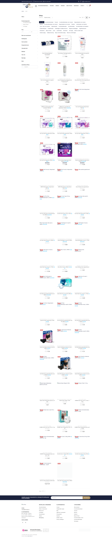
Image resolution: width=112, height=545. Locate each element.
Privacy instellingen (60, 519)
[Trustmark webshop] (35, 530)
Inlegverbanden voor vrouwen (80, 22)
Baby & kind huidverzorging (60, 32)
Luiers (54, 30)
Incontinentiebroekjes (63, 26)
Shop (36, 5)
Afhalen (40, 515)
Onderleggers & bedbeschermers (61, 28)
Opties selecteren (65, 49)
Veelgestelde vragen (60, 508)
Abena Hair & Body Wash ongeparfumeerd (82, 80)
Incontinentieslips (71, 26)
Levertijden (41, 512)
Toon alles (42, 22)
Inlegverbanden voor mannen (64, 24)
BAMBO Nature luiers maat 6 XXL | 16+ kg (47, 427)
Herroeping (41, 517)
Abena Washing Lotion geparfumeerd (82, 186)
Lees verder (48, 236)
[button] (87, 5)
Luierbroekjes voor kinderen (81, 24)
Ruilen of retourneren (43, 508)
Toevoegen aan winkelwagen (48, 49)
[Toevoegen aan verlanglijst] (53, 37)
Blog (57, 510)
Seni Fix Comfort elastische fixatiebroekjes (47, 480)
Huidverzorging (43, 32)
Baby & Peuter (69, 5)
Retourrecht (41, 510)
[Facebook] (23, 522)
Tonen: (80, 17)
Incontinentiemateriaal (43, 5)
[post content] (47, 42)
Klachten (58, 515)
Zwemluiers (65, 30)
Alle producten (76, 507)
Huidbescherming (50, 32)
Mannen (57, 5)
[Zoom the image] (24, 504)
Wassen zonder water (78, 30)
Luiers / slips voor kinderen (45, 26)
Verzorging (76, 5)
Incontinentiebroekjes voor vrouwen (66, 22)
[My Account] (78, 1)
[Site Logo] (28, 6)
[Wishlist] (80, 1)
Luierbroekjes (59, 30)
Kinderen (63, 5)
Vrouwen (52, 5)
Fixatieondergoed (43, 28)
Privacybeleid (59, 514)
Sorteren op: (41, 17)
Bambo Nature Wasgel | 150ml (65, 400)
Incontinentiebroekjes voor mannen (51, 24)
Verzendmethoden (42, 507)
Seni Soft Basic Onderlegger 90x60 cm (64, 53)
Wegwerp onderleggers (73, 28)
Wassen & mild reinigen (71, 32)
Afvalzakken (42, 30)
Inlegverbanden (54, 26)
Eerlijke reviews (59, 517)
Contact (82, 5)
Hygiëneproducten (82, 28)
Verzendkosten (42, 514)
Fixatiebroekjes (50, 28)
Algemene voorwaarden (61, 512)
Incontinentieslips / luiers (78, 517)
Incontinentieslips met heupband (82, 26)
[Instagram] (25, 522)
